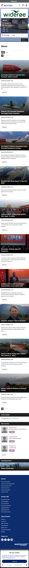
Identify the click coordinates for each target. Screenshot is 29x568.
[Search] (19, 5)
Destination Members (6, 505)
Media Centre (4, 527)
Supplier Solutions (5, 509)
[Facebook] (8, 540)
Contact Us (3, 521)
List (7, 52)
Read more (4, 92)
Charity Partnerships (6, 529)
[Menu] (23, 5)
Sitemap (3, 531)
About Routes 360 (5, 499)
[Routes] (6, 5)
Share (14, 35)
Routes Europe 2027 (5, 489)
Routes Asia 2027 (5, 487)
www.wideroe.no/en (10, 25)
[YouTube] (11, 540)
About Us (3, 519)
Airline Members (4, 501)
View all (3, 454)
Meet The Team (4, 523)
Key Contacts (5, 423)
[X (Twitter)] (5, 540)
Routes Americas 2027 (6, 485)
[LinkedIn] (2, 540)
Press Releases (4, 525)
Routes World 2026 (5, 481)
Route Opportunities (5, 511)
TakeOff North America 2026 (7, 483)
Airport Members (5, 503)
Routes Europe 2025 (13, 418)
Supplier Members (5, 507)
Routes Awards (4, 492)
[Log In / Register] (26, 5)
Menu (23, 40)
